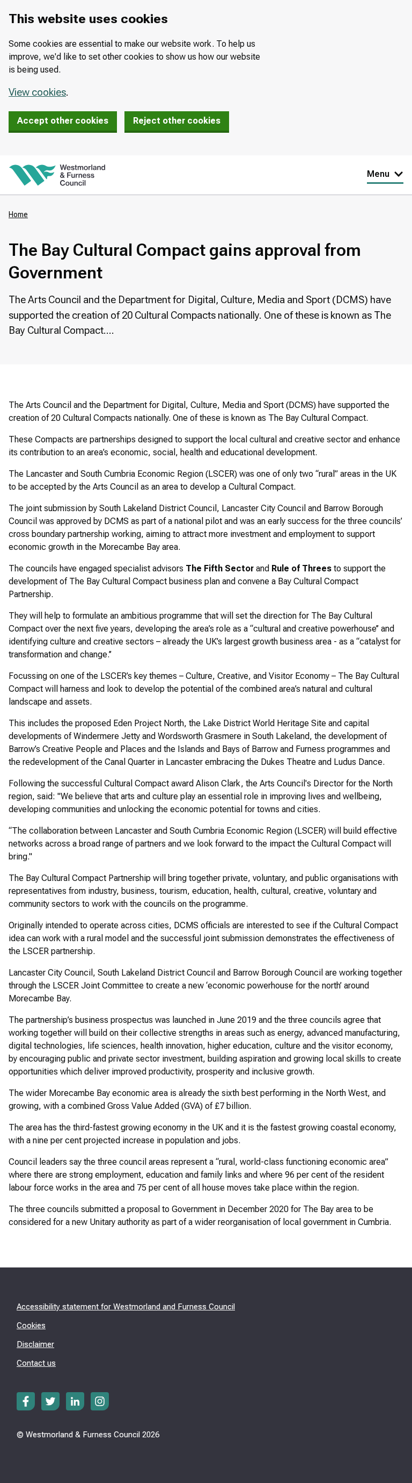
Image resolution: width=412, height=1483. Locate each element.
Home (18, 214)
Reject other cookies (176, 121)
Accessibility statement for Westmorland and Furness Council (126, 1307)
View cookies (37, 92)
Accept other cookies (62, 121)
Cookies (31, 1325)
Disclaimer (35, 1344)
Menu (378, 174)
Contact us (36, 1363)
